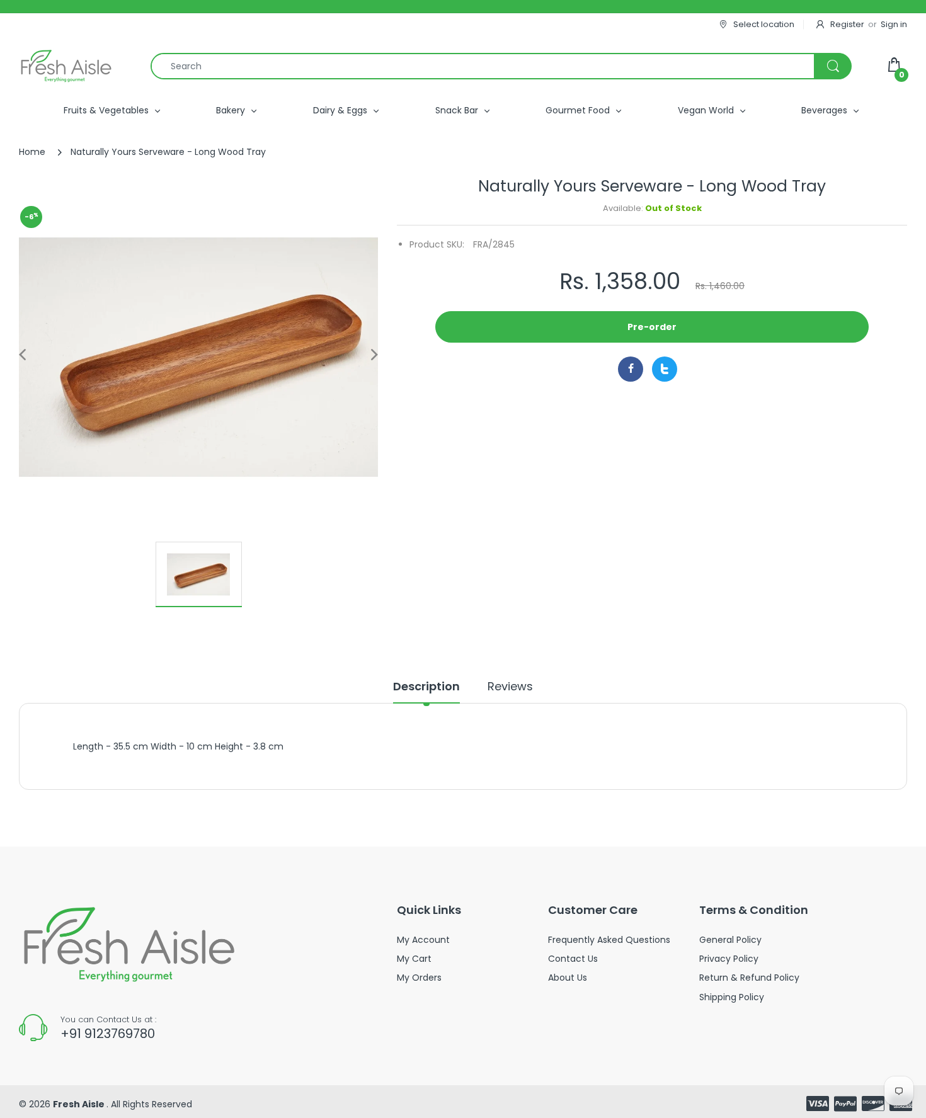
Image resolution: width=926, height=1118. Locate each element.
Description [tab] (426, 686)
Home (32, 151)
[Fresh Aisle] (66, 66)
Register (847, 24)
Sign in (894, 24)
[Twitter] (664, 369)
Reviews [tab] (510, 686)
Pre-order (652, 327)
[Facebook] (630, 369)
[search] (501, 66)
